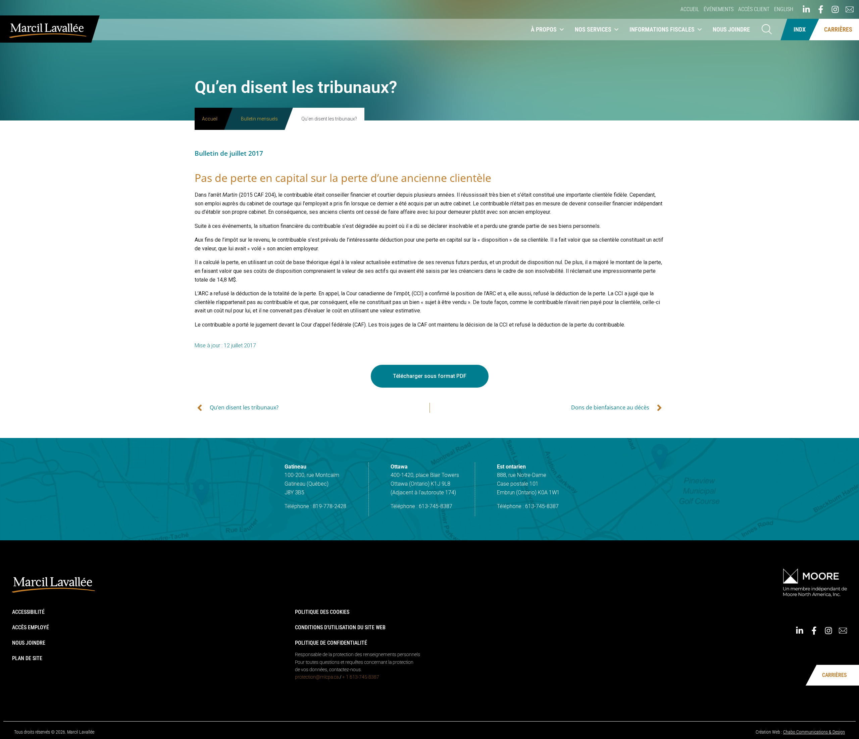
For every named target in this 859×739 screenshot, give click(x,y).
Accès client (753, 9)
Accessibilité (28, 612)
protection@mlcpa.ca (317, 677)
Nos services (593, 29)
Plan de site (27, 658)
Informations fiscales (662, 29)
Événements (719, 9)
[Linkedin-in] (806, 9)
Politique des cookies (322, 612)
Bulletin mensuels (259, 118)
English (783, 9)
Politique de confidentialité (331, 643)
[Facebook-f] (821, 9)
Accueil (689, 9)
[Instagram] (835, 9)
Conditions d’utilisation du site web (340, 627)
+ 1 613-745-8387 (360, 677)
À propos (544, 29)
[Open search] (767, 29)
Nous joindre (731, 29)
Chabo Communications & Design (814, 732)
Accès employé (30, 627)
